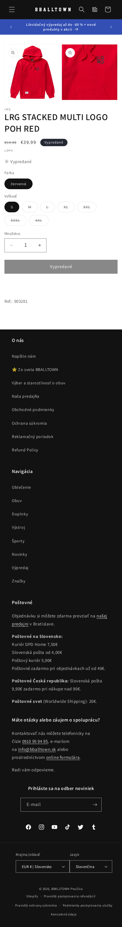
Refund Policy (25, 450)
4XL (42, 221)
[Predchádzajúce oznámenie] (10, 27)
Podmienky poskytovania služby (88, 905)
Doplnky (20, 514)
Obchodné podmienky (33, 409)
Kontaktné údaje (64, 914)
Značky (18, 581)
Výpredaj (20, 567)
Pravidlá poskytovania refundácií (70, 896)
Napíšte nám (24, 356)
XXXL (18, 221)
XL (69, 208)
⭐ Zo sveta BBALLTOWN (35, 369)
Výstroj (18, 527)
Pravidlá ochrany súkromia (36, 905)
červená (22, 185)
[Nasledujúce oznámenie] (111, 27)
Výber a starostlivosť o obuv (38, 383)
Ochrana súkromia (29, 423)
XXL (90, 208)
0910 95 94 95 (35, 741)
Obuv (17, 500)
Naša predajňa (25, 396)
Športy (18, 541)
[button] (11, 9)
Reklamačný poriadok (32, 436)
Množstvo (12, 233)
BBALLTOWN (60, 889)
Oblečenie (21, 487)
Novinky (19, 554)
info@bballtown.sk (37, 749)
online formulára (63, 757)
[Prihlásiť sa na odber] (94, 805)
